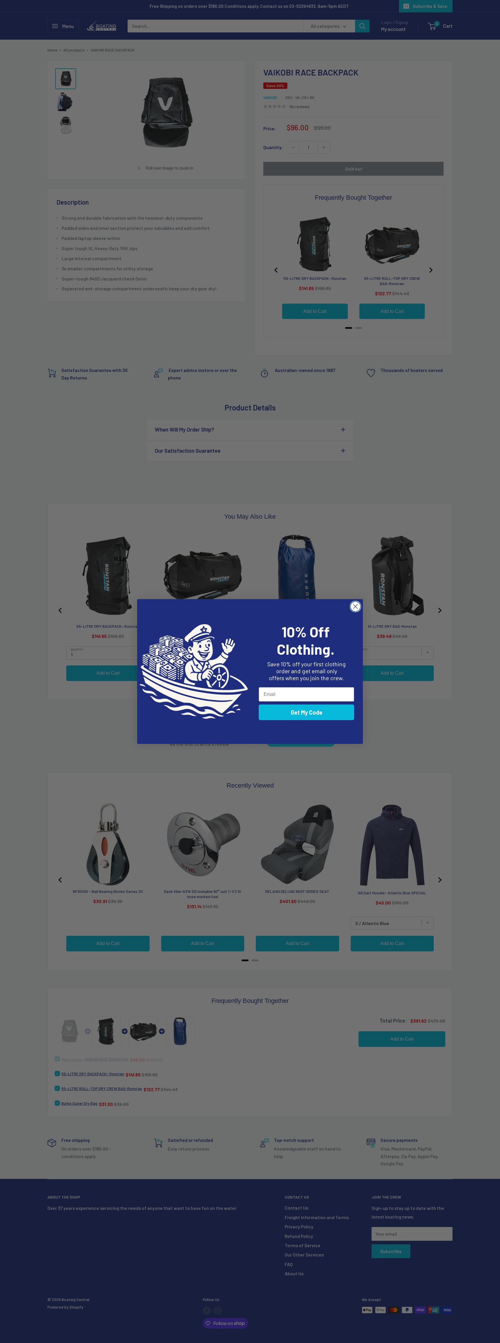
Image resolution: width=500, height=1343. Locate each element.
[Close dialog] (355, 606)
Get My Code (306, 712)
